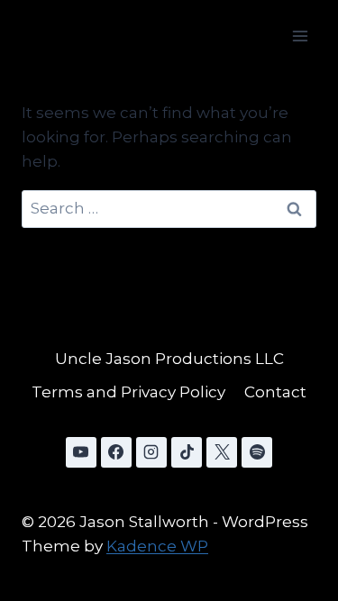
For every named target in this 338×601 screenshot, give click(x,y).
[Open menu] (299, 36)
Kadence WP (157, 546)
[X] (221, 452)
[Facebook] (116, 452)
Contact (275, 392)
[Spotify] (257, 452)
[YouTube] (81, 452)
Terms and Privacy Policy (128, 392)
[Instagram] (151, 452)
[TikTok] (186, 452)
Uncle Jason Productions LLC (169, 359)
